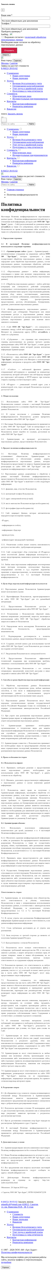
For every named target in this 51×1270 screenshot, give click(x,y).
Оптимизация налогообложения (28, 1229)
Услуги (10, 1224)
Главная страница (15, 189)
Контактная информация (24, 1240)
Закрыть (5, 55)
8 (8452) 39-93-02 (9, 68)
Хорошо (5, 1267)
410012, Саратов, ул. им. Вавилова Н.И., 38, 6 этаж (20, 1205)
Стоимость (17, 1214)
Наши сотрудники (21, 1217)
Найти (31, 124)
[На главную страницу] (2, 57)
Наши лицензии (20, 1219)
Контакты (11, 1237)
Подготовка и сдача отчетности (27, 1235)
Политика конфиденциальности (16, 1252)
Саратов (17, 60)
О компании (13, 1212)
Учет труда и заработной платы (27, 1232)
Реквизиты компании (22, 1242)
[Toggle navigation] (2, 117)
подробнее (6, 1262)
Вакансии (17, 1222)
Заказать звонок (15, 114)
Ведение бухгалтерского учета (27, 1227)
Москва (4, 63)
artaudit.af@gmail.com (11, 1204)
